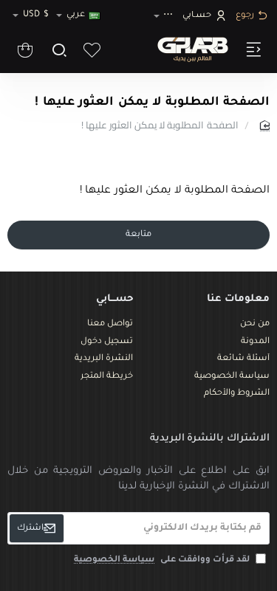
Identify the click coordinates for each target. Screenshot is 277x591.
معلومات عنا (238, 299)
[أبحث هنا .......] (58, 49)
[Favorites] (92, 49)
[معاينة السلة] (25, 49)
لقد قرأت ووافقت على (163, 560)
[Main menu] (251, 49)
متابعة (138, 235)
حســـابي (115, 299)
